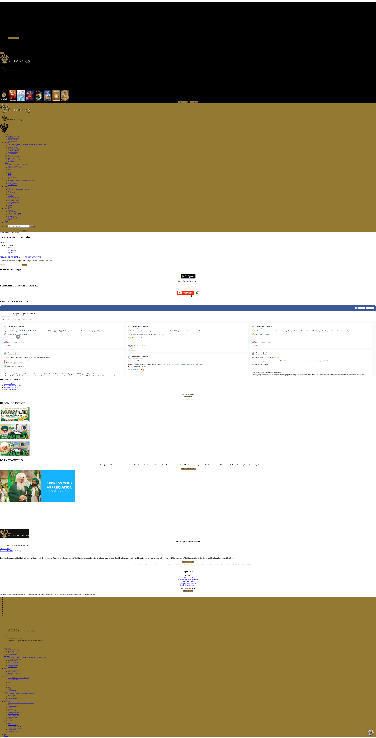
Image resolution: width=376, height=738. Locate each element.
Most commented (13, 249)
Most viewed (12, 250)
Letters (7, 178)
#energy (91, 331)
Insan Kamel (11, 161)
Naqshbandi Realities (14, 156)
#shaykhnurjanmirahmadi (69, 331)
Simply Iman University (11, 389)
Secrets (7, 155)
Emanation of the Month (15, 199)
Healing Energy (12, 139)
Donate (7, 222)
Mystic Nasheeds (13, 192)
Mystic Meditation (188, 581)
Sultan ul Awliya (13, 211)
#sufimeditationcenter (83, 331)
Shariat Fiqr (188, 575)
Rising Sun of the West (14, 160)
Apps (9, 191)
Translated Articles (13, 202)
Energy (7, 163)
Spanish (10, 205)
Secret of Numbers (13, 183)
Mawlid (10, 219)
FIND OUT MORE (188, 562)
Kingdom (8, 142)
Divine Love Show (13, 200)
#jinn (95, 331)
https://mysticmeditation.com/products (22, 361)
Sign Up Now (188, 396)
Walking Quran (12, 147)
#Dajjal (99, 331)
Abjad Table (11, 181)
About (7, 208)
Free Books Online (13, 197)
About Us (10, 210)
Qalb (9, 169)
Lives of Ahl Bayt (9, 384)
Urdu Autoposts (12, 203)
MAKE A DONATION (188, 469)
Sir (8, 171)
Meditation (8, 134)
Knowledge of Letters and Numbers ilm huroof (21, 180)
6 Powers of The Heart (14, 167)
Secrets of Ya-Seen (13, 150)
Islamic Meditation (13, 136)
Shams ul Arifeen (13, 152)
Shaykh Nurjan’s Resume (15, 214)
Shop (6, 221)
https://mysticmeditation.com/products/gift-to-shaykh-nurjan (185, 364)
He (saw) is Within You (14, 149)
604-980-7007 (5, 549)
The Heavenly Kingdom (15, 145)
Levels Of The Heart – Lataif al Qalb (18, 164)
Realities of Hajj (13, 158)
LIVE (2, 53)
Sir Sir (10, 172)
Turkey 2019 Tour (13, 218)
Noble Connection (13, 138)
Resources (8, 188)
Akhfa (9, 175)
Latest (9, 247)
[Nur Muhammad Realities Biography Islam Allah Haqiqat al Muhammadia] (188, 69)
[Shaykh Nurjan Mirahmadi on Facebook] (6, 312)
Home (1, 232)
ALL (1, 257)
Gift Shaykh (194, 102)
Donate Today (183, 102)
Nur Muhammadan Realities (12, 385)
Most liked (11, 252)
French (10, 207)
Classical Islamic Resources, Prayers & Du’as (21, 189)
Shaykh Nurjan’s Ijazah (14, 213)
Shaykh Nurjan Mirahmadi (24, 313)
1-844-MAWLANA (6, 551)
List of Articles (12, 141)
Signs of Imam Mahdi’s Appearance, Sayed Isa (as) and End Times (27, 144)
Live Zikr (10, 196)
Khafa (9, 174)
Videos (7, 186)
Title (9, 254)
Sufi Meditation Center (11, 387)
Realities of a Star (13, 166)
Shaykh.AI (11, 194)
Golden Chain (12, 216)
